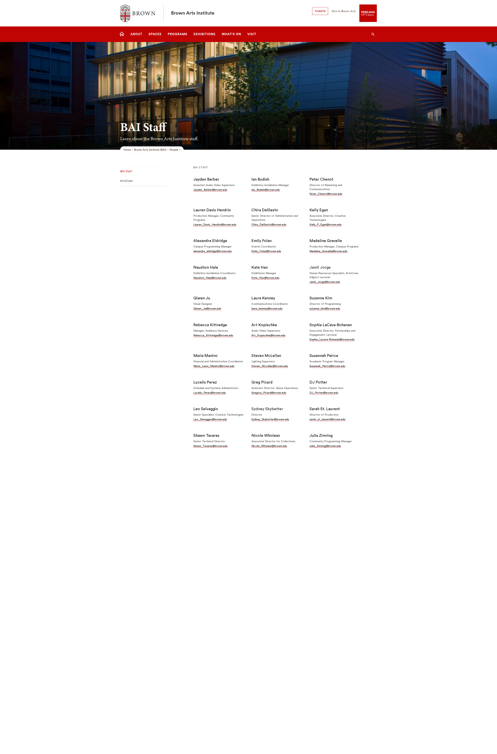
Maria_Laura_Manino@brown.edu (213, 366)
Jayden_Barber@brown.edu (210, 190)
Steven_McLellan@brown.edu (269, 366)
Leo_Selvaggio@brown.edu (210, 419)
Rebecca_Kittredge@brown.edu (213, 335)
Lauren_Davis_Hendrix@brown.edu (214, 224)
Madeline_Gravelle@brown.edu (328, 251)
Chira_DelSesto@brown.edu (268, 224)
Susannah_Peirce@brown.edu (327, 366)
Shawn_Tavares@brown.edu (210, 446)
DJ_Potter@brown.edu (323, 392)
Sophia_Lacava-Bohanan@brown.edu (332, 339)
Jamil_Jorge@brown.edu (324, 282)
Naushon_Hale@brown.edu (209, 278)
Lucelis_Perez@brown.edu (209, 392)
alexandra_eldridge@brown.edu (212, 251)
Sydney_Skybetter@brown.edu (270, 419)
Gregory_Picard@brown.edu (268, 392)
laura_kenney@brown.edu (266, 308)
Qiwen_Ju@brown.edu (207, 308)
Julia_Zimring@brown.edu (325, 446)
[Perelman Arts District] (368, 13)
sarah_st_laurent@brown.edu (327, 419)
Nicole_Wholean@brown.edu (269, 446)
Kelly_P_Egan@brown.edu (325, 224)
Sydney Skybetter (267, 409)
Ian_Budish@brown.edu (265, 190)
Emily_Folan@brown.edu (266, 251)
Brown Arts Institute (192, 13)
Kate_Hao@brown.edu (265, 278)
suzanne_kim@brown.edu (324, 308)
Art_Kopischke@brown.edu (268, 335)
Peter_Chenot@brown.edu (325, 194)
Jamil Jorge (320, 267)
